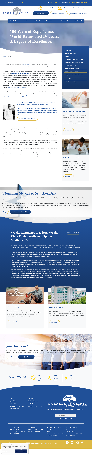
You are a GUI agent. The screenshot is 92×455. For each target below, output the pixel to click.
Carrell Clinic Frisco (33, 428)
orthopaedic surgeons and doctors (20, 73)
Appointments (40, 13)
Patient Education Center (71, 71)
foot (8, 95)
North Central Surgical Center (27, 277)
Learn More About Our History (27, 118)
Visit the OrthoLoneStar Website (19, 212)
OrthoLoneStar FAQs (70, 65)
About (11, 398)
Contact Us (31, 403)
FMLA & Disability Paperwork (78, 13)
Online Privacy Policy (70, 82)
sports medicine (20, 97)
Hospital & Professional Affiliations (74, 62)
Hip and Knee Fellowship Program (74, 59)
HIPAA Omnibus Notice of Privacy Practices (74, 75)
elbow (4, 95)
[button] (82, 442)
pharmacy (45, 273)
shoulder (20, 95)
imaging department (36, 273)
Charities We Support (70, 53)
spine (27, 95)
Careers (67, 56)
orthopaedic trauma (8, 97)
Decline (17, 451)
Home (4, 56)
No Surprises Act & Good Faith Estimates (17, 407)
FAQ (4, 212)
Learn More (68, 130)
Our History (68, 50)
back (53, 93)
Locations (64, 20)
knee (13, 95)
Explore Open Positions (25, 357)
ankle (49, 93)
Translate (70, 418)
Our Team (24, 20)
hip (10, 95)
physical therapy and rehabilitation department (23, 275)
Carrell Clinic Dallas (15, 428)
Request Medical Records (58, 13)
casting (50, 275)
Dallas (24, 64)
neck (16, 95)
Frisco (28, 64)
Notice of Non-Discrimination (73, 79)
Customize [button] (4, 451)
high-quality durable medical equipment (59, 273)
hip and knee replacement (49, 95)
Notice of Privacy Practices (36, 406)
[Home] (15, 11)
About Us (12, 20)
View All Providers (72, 232)
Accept (24, 451)
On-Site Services (50, 20)
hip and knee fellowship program (17, 87)
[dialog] (14, 448)
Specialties (36, 20)
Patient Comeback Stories (72, 68)
